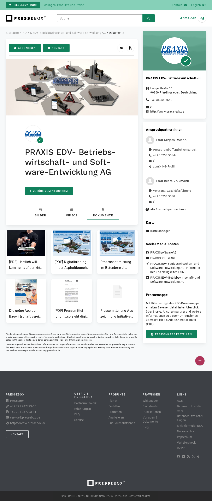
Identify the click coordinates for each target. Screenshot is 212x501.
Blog (146, 427)
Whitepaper (150, 400)
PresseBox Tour (25, 5)
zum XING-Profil (164, 166)
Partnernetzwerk (85, 403)
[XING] (198, 456)
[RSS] (188, 456)
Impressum (184, 437)
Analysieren (116, 417)
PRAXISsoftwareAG (163, 252)
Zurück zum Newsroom (50, 191)
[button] (26, 250)
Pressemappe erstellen (173, 334)
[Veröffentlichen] (200, 360)
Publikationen (152, 412)
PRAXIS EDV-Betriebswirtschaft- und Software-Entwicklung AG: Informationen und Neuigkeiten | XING (175, 268)
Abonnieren (27, 48)
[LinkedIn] (183, 456)
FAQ (77, 414)
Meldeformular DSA (190, 425)
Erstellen (114, 406)
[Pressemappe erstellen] (130, 48)
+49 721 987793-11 (23, 412)
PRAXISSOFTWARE (163, 258)
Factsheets (150, 406)
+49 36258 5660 (161, 100)
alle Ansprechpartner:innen (168, 209)
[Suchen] (148, 18)
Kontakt (58, 48)
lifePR (181, 448)
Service (79, 420)
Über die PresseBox (83, 395)
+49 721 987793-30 (23, 406)
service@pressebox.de (49, 350)
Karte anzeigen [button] (160, 231)
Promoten (115, 412)
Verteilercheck (186, 442)
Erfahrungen (82, 408)
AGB (180, 400)
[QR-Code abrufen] (121, 48)
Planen (113, 400)
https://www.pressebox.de (28, 423)
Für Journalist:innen (121, 423)
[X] (193, 456)
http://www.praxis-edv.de (167, 111)
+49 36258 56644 (165, 155)
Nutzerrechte (185, 431)
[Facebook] (178, 456)
